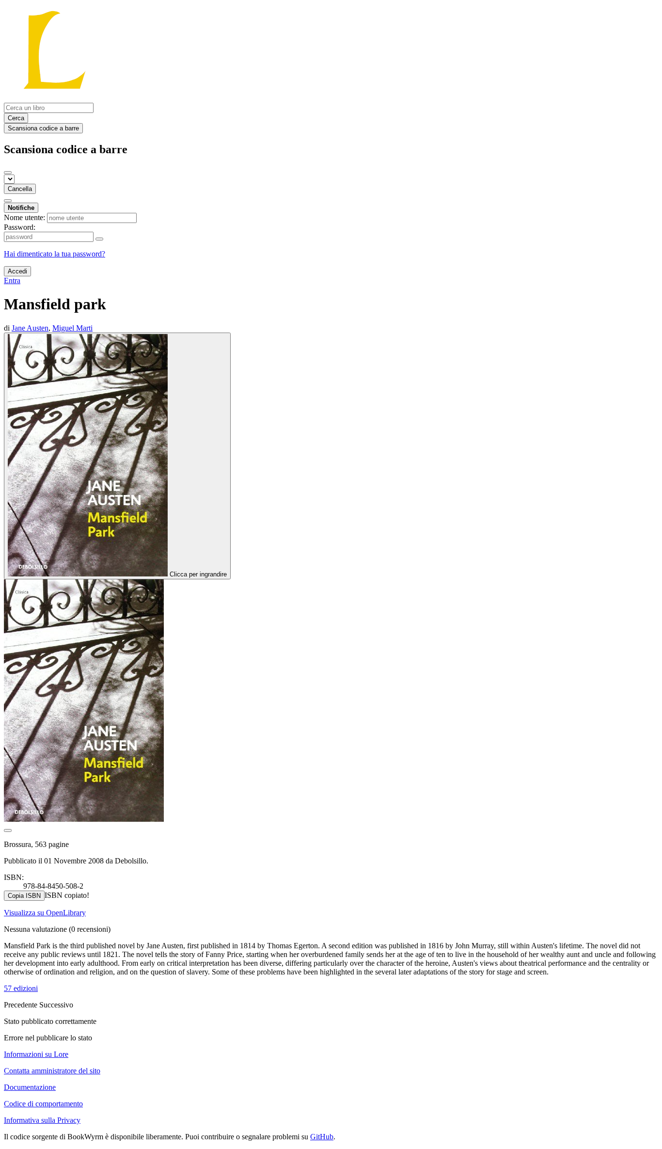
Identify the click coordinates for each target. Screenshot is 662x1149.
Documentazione (30, 1087)
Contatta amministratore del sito (52, 1071)
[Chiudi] (8, 172)
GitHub (321, 1137)
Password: (19, 227)
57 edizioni (21, 988)
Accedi (17, 271)
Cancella (20, 188)
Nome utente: (24, 217)
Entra (12, 280)
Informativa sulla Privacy (42, 1120)
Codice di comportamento (43, 1104)
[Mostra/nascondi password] (99, 239)
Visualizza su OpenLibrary (45, 913)
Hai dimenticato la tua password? (54, 254)
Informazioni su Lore (36, 1054)
